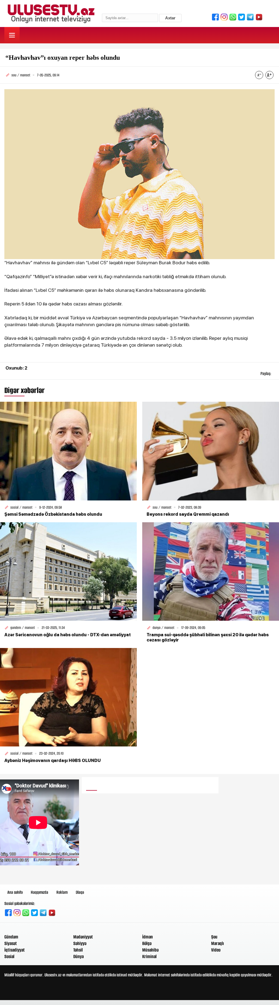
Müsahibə (150, 950)
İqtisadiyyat (14, 950)
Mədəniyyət (83, 937)
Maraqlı (217, 943)
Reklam (62, 892)
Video (215, 950)
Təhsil (78, 950)
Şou (214, 937)
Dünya (78, 956)
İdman (147, 937)
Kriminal (149, 956)
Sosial (9, 956)
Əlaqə (80, 892)
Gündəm (11, 937)
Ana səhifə (15, 892)
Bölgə (146, 943)
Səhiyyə (79, 943)
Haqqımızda (39, 892)
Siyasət (10, 943)
